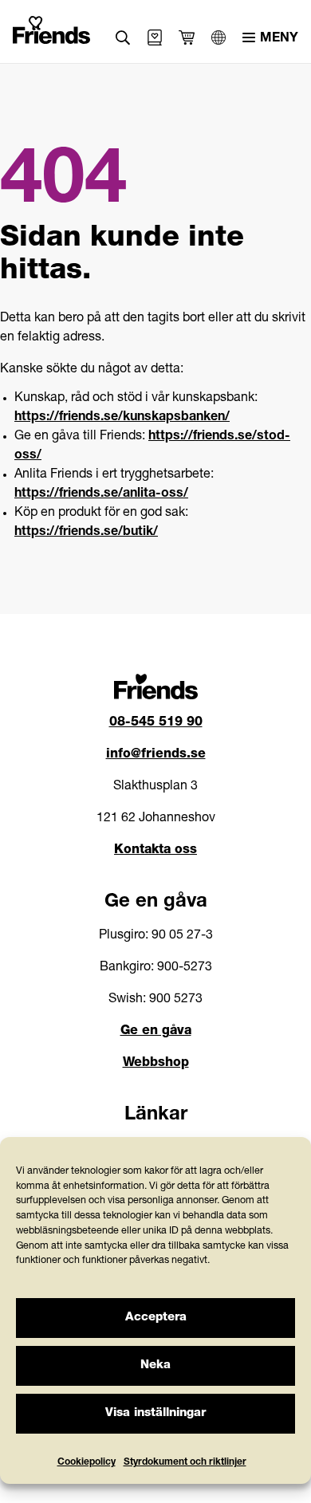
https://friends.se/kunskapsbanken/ (122, 417)
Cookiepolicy (86, 1462)
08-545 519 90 (156, 723)
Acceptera (156, 1318)
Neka (155, 1365)
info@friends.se (156, 755)
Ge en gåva (155, 1031)
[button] (123, 37)
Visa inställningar (155, 1413)
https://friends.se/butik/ (86, 532)
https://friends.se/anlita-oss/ (101, 494)
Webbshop (156, 1063)
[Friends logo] (52, 27)
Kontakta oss (155, 850)
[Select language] (218, 37)
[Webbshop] (155, 37)
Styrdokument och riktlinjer (185, 1462)
